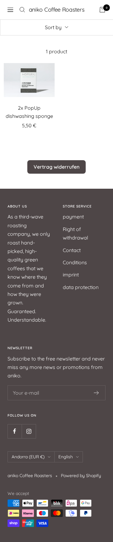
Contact (72, 250)
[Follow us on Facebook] (15, 431)
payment (73, 216)
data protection (81, 287)
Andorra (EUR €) (28, 457)
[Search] (22, 10)
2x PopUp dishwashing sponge (29, 112)
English (65, 457)
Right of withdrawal (75, 233)
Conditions (75, 262)
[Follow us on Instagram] (29, 431)
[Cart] (102, 10)
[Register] (96, 393)
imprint (71, 274)
